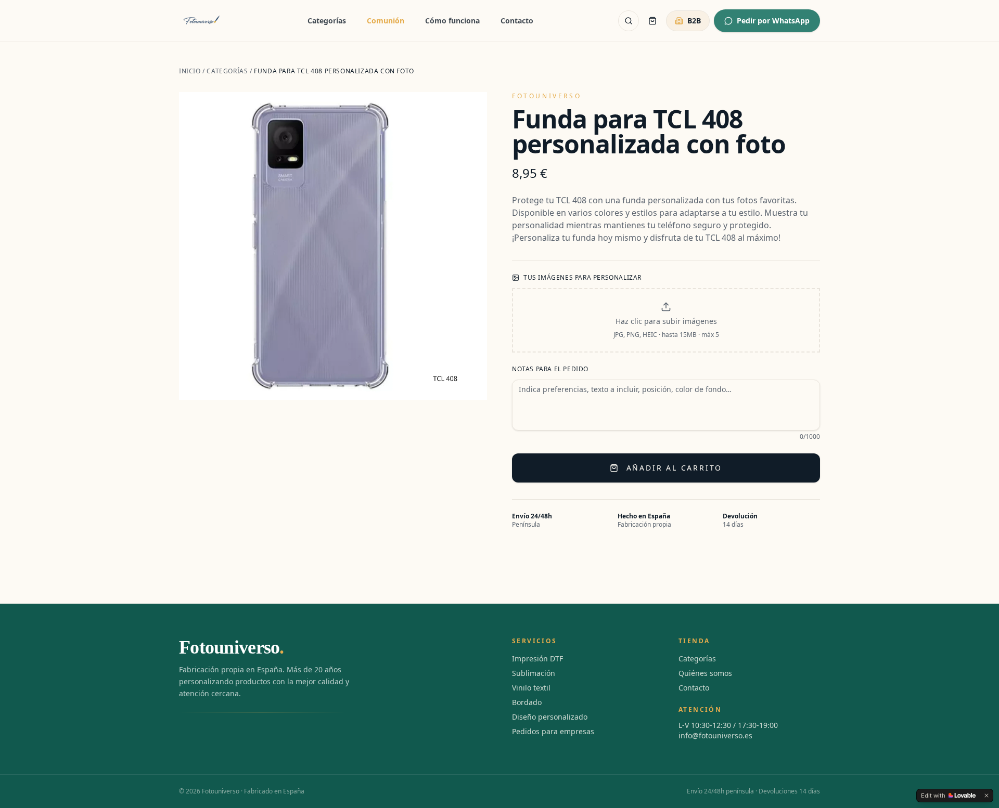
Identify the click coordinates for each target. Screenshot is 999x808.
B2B (694, 20)
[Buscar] (628, 20)
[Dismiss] (986, 795)
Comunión (385, 20)
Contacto (517, 20)
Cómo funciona (452, 20)
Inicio (190, 71)
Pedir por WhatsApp (773, 20)
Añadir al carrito (674, 468)
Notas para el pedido (550, 369)
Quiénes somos (705, 673)
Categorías (327, 20)
